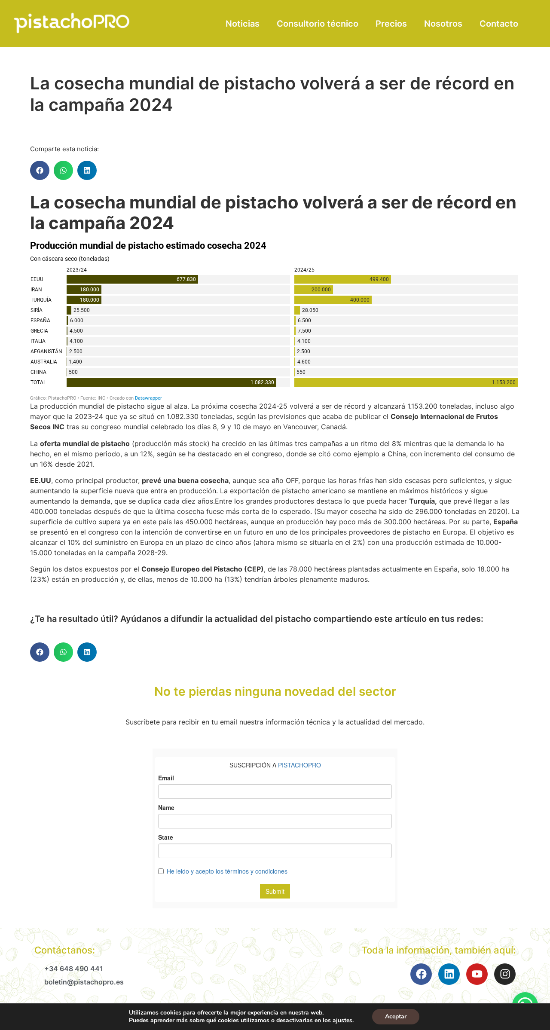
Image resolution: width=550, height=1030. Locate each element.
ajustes (342, 1020)
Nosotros (443, 23)
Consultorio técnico (317, 23)
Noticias (243, 23)
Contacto (499, 23)
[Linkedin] (449, 974)
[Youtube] (477, 974)
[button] (39, 170)
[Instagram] (505, 974)
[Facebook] (421, 974)
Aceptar (395, 1016)
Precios (391, 23)
